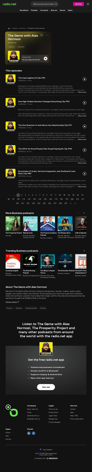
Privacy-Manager (54, 422)
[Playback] (45, 58)
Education (21, 47)
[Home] (9, 28)
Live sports (44, 10)
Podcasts (34, 10)
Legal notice (53, 416)
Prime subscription (76, 419)
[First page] (9, 195)
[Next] (84, 212)
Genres (62, 10)
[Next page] (70, 203)
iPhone (8, 432)
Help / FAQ (74, 416)
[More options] (47, 35)
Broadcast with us (33, 419)
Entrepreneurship (31, 308)
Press (29, 412)
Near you (54, 10)
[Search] (56, 4)
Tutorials (43, 308)
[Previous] (78, 212)
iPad (7, 436)
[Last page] (75, 203)
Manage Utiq (53, 419)
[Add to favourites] (41, 35)
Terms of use (53, 409)
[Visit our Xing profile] (33, 433)
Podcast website (11, 302)
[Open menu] (88, 4)
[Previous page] (14, 195)
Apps (72, 412)
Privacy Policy (53, 412)
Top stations (24, 10)
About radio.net (32, 409)
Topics (70, 10)
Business (12, 47)
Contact (73, 409)
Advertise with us (33, 416)
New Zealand (47, 450)
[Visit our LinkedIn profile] (29, 433)
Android (8, 439)
